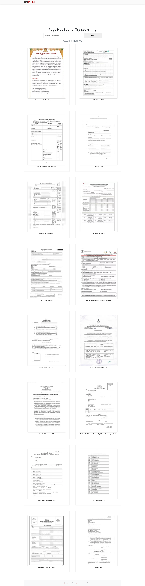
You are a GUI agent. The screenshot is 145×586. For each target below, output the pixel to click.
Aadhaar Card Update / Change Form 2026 (98, 300)
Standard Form (98, 167)
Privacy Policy (79, 583)
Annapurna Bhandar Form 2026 (46, 167)
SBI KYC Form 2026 (98, 100)
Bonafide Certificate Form (46, 233)
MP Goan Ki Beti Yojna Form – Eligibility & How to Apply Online (98, 434)
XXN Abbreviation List (98, 500)
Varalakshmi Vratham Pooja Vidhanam (46, 100)
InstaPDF (64, 583)
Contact (73, 583)
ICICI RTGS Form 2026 (98, 233)
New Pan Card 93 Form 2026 (46, 567)
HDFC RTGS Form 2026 (46, 300)
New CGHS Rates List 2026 (46, 434)
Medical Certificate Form (46, 367)
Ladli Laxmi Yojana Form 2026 (47, 500)
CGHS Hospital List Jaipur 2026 (98, 367)
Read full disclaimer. (113, 582)
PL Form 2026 (98, 567)
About (68, 583)
